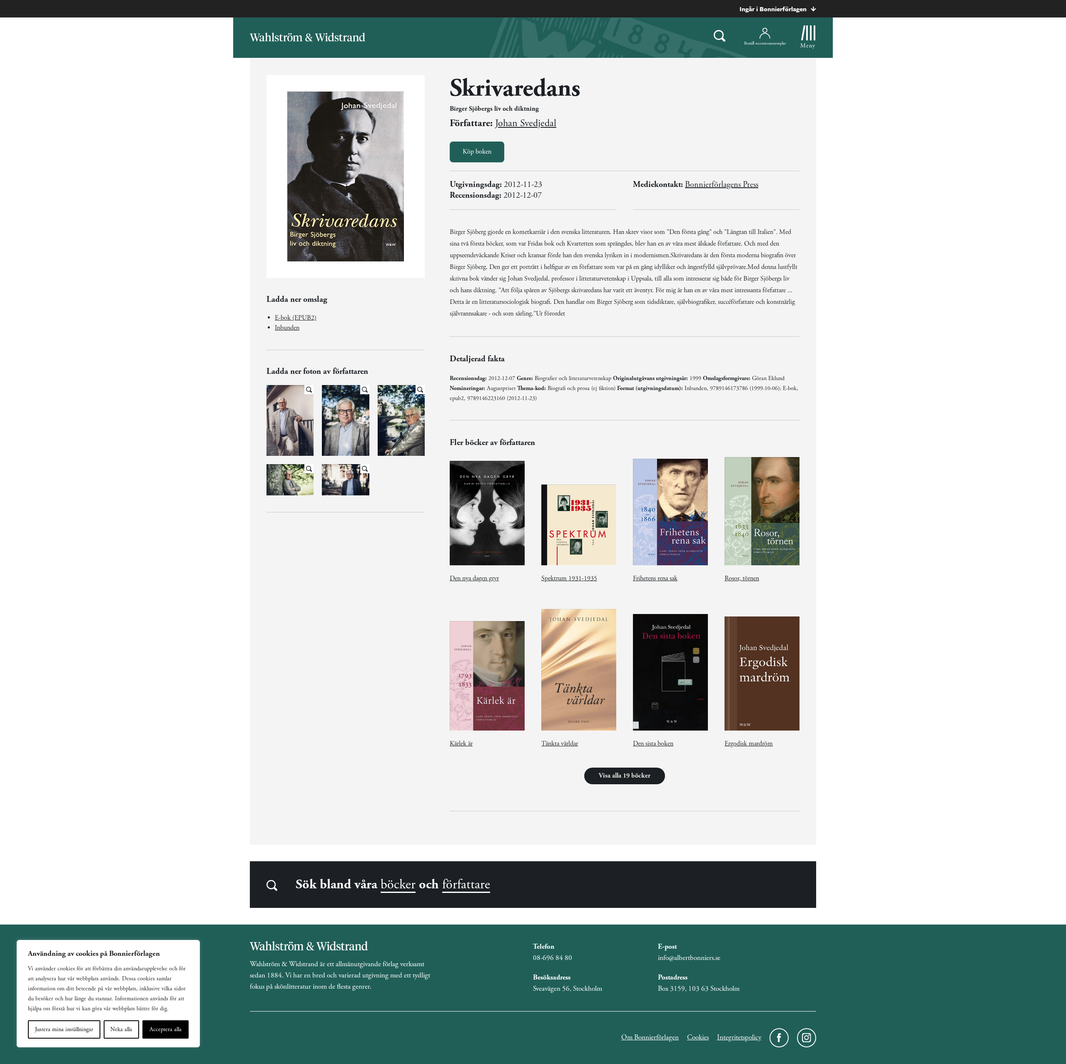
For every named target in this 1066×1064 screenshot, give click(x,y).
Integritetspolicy (739, 1037)
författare (466, 884)
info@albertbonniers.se (689, 957)
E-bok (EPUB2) (295, 317)
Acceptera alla (165, 1029)
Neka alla (121, 1029)
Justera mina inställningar (64, 1029)
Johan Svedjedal (525, 123)
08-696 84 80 (552, 957)
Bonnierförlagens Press (721, 184)
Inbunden (287, 327)
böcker (398, 884)
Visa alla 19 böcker (624, 775)
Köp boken (477, 151)
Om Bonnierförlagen (650, 1037)
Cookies (698, 1037)
